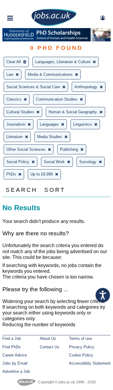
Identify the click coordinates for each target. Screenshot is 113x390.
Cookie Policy (81, 355)
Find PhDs (11, 347)
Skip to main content (24, 5)
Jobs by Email (14, 363)
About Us (48, 338)
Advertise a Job (16, 371)
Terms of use (80, 338)
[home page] (54, 24)
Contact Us (49, 347)
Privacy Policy (81, 347)
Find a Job (11, 338)
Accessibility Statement (90, 363)
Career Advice (14, 355)
